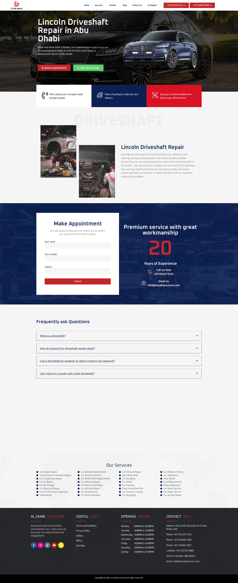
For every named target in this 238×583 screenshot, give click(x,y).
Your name (50, 242)
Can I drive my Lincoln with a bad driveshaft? (67, 373)
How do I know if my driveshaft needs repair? (67, 348)
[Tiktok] (47, 545)
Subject (48, 267)
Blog (125, 5)
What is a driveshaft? (53, 336)
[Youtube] (54, 545)
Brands (112, 5)
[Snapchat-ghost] (61, 545)
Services (99, 5)
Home (86, 5)
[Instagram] (41, 545)
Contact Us (137, 5)
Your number (51, 254)
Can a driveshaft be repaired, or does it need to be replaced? (77, 361)
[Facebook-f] (34, 545)
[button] (119, 336)
